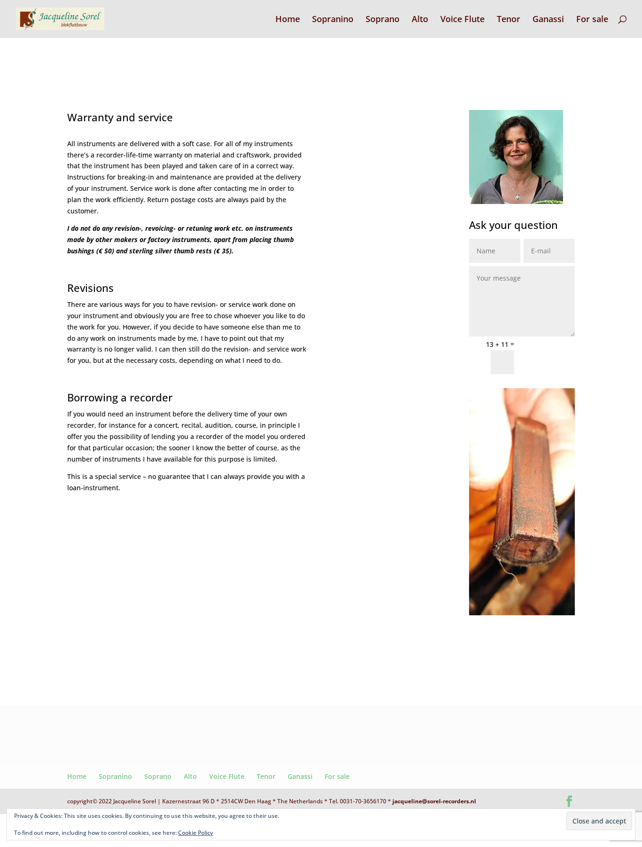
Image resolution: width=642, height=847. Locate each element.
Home (287, 20)
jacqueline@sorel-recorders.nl (434, 801)
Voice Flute (462, 20)
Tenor (508, 20)
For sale (592, 20)
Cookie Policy (195, 833)
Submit (548, 356)
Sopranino (332, 20)
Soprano (382, 20)
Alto (420, 20)
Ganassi (548, 20)
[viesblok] (522, 612)
